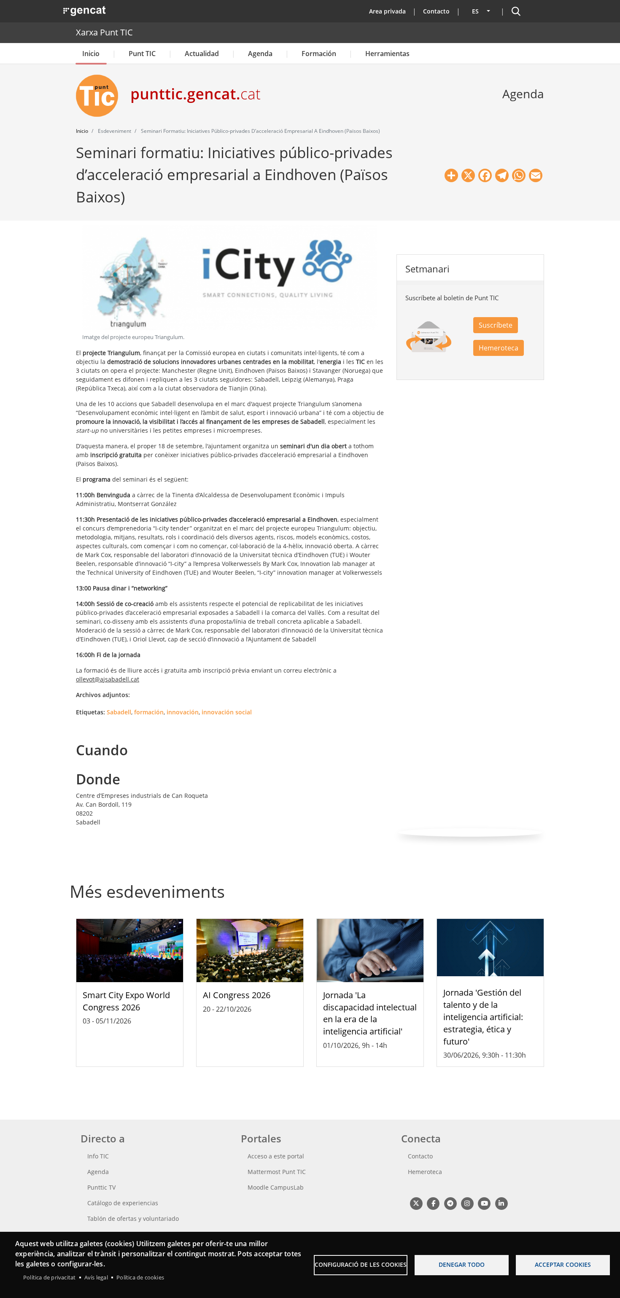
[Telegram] (450, 1202)
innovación (183, 712)
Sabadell (119, 712)
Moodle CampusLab (276, 1187)
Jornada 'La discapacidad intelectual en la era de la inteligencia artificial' (370, 1013)
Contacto (436, 11)
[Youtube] (484, 1202)
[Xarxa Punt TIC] (100, 96)
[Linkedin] (501, 1202)
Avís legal (96, 1277)
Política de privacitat (49, 1277)
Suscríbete (495, 325)
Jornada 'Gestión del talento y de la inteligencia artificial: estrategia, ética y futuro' (483, 1017)
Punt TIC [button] (142, 53)
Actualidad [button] (202, 53)
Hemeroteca (498, 348)
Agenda (260, 53)
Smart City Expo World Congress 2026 (126, 1001)
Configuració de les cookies (361, 1264)
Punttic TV (101, 1187)
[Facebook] (433, 1202)
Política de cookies (140, 1277)
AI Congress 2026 (236, 995)
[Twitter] (416, 1202)
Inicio (91, 53)
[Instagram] (467, 1202)
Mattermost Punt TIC (277, 1172)
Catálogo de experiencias (122, 1203)
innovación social (227, 712)
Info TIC (98, 1156)
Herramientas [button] (387, 53)
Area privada (387, 11)
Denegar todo (462, 1264)
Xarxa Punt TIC (104, 32)
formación (149, 712)
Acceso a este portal (276, 1156)
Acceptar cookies (563, 1264)
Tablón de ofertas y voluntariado (133, 1219)
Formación (319, 53)
